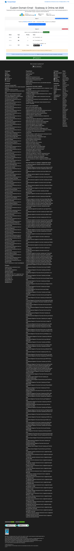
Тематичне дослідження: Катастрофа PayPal (35, 146)
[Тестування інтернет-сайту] (11, 525)
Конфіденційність (63, 1)
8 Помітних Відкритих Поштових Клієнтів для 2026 (38, 263)
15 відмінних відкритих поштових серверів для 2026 (39, 200)
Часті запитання (37, 66)
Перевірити (46, 32)
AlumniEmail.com (8, 276)
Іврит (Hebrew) (65, 91)
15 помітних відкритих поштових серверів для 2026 (39, 203)
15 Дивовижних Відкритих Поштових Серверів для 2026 (39, 265)
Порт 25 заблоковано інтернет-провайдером (14, 263)
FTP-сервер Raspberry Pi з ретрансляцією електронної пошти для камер (14, 97)
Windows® (7, 74)
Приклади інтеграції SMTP (10, 85)
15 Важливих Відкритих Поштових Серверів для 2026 (38, 281)
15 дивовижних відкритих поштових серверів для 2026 (38, 206)
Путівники (7, 83)
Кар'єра (55, 99)
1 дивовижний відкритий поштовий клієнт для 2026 (38, 209)
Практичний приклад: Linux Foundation (34, 124)
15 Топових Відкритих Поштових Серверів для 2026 (39, 298)
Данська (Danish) (66, 78)
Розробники (29, 71)
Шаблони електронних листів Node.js (34, 142)
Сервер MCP (29, 132)
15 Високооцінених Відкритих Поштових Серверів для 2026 (39, 302)
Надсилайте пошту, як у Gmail (11, 89)
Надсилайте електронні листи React (33, 152)
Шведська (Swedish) (64, 117)
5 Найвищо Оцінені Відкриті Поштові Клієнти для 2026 (38, 449)
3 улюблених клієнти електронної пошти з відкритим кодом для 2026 (39, 488)
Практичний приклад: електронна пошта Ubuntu (36, 122)
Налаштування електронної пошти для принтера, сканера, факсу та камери (13, 94)
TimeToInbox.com (8, 278)
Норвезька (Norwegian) (65, 105)
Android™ (8, 75)
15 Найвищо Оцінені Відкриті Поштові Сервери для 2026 (37, 377)
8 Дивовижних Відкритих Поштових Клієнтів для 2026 (38, 267)
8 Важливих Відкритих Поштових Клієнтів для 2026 (39, 354)
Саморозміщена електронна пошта (33, 79)
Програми (7, 71)
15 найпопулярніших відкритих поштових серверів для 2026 (39, 180)
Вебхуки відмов (29, 81)
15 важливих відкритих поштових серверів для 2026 (39, 221)
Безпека (55, 88)
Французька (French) (65, 87)
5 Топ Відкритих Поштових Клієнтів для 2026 (39, 433)
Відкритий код (29, 84)
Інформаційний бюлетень (58, 73)
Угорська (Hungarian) (65, 93)
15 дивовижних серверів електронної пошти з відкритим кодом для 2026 (38, 474)
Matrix (56, 78)
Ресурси (7, 265)
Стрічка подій (56, 85)
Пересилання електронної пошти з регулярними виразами (38, 82)
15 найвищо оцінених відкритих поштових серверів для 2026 (38, 174)
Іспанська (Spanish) (64, 114)
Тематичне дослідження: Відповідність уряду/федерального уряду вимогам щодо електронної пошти (39, 119)
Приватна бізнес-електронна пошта (12, 267)
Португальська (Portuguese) (65, 110)
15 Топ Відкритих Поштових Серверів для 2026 (38, 365)
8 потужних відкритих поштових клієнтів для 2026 (38, 225)
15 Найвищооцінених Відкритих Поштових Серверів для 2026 (38, 313)
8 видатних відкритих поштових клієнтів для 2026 (38, 257)
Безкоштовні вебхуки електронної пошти (34, 78)
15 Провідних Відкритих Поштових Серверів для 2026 (39, 319)
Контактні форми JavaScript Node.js (33, 139)
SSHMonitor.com (8, 281)
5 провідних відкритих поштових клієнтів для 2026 (39, 194)
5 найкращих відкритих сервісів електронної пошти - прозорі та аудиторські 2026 (39, 94)
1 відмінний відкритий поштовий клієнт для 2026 (38, 202)
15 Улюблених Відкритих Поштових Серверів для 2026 (38, 276)
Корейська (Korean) (64, 102)
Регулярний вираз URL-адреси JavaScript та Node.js (37, 157)
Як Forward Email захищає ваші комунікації (35, 156)
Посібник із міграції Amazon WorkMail (34, 109)
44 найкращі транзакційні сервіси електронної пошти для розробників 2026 (38, 97)
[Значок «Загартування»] (7, 531)
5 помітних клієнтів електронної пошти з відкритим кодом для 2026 (39, 471)
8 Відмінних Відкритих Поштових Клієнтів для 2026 (38, 260)
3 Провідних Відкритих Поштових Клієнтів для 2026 (38, 322)
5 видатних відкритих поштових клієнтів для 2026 (39, 199)
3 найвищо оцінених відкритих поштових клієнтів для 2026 (39, 177)
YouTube (57, 79)
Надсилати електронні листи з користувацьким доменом (15, 87)
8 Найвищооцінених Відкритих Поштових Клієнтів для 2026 (39, 316)
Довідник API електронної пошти (33, 77)
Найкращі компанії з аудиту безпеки (33, 114)
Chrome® (8, 79)
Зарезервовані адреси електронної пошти (14, 275)
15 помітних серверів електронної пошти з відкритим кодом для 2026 (38, 469)
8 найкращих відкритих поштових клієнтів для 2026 (39, 167)
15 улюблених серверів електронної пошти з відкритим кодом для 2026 (39, 485)
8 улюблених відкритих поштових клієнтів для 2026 (39, 220)
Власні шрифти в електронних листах (34, 127)
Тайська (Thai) (65, 118)
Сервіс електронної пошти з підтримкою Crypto (36, 136)
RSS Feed (57, 81)
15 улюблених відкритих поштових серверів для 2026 (38, 217)
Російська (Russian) (64, 112)
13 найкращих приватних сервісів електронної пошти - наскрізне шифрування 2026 (37, 91)
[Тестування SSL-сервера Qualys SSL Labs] (9, 521)
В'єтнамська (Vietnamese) (65, 125)
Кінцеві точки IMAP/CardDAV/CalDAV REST (35, 125)
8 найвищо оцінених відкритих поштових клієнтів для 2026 (39, 240)
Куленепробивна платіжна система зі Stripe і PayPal (37, 154)
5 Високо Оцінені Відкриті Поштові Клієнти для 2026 (38, 369)
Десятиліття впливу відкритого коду (33, 107)
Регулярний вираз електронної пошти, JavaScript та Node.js (38, 129)
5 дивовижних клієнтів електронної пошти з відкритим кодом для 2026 (39, 477)
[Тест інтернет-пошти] (23, 525)
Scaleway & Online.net (27, 21)
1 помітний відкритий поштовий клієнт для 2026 (38, 204)
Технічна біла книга (30, 73)
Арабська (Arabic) (64, 73)
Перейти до (62, 18)
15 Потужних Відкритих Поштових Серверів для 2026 (38, 287)
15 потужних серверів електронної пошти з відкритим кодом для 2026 (39, 496)
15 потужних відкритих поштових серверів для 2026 (39, 224)
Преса (55, 98)
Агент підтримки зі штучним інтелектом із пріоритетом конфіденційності (37, 116)
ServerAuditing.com (9, 279)
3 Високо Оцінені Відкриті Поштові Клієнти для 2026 (38, 438)
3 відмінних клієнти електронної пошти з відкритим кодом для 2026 (39, 466)
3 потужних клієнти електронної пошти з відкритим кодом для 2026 (39, 499)
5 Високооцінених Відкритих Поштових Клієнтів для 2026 (38, 305)
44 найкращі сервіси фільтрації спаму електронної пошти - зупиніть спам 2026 (38, 102)
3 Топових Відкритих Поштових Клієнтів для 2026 (39, 300)
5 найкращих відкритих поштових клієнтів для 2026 (38, 215)
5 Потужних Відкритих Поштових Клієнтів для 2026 (38, 424)
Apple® (6, 73)
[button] (41, 45)
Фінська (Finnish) (66, 84)
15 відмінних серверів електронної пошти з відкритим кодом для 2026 (39, 463)
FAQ (68, 1)
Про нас (55, 86)
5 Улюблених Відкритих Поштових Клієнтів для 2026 (39, 279)
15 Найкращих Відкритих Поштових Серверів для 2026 (38, 270)
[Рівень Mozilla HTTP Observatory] (20, 521)
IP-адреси (28, 75)
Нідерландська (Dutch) (65, 80)
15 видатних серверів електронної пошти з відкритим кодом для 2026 (39, 457)
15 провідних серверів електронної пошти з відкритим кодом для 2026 (39, 452)
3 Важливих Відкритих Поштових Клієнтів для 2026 (39, 284)
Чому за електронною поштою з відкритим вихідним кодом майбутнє (38, 159)
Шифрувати (37, 45)
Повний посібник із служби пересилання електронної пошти (39, 134)
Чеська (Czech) (65, 77)
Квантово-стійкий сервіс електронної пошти (35, 147)
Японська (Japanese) (65, 100)
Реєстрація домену (9, 272)
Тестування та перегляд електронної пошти (35, 131)
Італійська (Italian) (64, 97)
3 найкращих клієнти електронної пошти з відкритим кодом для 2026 (38, 482)
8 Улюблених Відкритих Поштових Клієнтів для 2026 (38, 414)
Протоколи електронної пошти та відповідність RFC (37, 128)
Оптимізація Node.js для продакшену (34, 135)
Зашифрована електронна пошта (52, 1)
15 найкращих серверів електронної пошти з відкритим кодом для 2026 (39, 480)
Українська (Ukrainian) (65, 123)
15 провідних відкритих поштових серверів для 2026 (37, 191)
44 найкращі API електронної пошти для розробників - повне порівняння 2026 (39, 100)
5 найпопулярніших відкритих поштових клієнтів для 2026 (38, 183)
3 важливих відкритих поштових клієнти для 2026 (38, 222)
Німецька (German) (64, 89)
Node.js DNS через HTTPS (31, 141)
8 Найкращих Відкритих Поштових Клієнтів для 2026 (39, 273)
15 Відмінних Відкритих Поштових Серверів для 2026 (39, 258)
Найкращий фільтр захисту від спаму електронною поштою (38, 110)
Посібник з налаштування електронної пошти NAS (14, 91)
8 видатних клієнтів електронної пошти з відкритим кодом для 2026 (39, 460)
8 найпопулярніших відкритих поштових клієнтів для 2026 (39, 245)
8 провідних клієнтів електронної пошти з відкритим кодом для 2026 (39, 455)
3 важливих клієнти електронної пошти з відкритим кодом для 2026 (39, 494)
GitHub (56, 75)
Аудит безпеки (29, 74)
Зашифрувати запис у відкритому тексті (14, 274)
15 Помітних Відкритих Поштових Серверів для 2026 (39, 261)
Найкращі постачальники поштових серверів (35, 111)
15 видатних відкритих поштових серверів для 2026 (38, 197)
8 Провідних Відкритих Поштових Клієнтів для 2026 (39, 385)
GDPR (55, 92)
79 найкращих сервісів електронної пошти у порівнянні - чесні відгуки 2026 (39, 88)
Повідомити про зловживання (57, 95)
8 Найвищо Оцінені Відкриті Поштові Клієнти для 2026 (39, 380)
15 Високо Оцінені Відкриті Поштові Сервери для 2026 (39, 368)
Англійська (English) (65, 83)
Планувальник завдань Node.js (32, 143)
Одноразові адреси (9, 271)
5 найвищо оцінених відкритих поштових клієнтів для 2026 (38, 188)
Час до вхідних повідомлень (11, 270)
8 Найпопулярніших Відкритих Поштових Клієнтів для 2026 (38, 310)
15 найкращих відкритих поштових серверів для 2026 (39, 169)
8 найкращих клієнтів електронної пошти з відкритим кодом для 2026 (38, 505)
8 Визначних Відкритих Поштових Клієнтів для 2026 (38, 325)
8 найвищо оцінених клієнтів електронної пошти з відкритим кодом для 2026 (39, 516)
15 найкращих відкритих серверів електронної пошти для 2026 (38, 165)
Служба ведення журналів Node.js (33, 145)
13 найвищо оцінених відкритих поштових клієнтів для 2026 (37, 251)
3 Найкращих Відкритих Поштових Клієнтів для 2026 (39, 295)
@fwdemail (57, 77)
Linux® (7, 77)
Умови (55, 91)
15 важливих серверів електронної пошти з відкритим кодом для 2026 (39, 491)
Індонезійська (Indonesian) (65, 95)
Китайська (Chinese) (64, 76)
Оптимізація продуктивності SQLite (33, 150)
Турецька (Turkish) (64, 121)
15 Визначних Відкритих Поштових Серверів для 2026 (39, 324)
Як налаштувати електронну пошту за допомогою (13, 100)
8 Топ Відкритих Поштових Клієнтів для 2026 (37, 367)
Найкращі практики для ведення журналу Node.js (36, 113)
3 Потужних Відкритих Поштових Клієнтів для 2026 (37, 290)
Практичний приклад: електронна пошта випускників (37, 121)
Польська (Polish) (64, 107)
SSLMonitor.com (8, 282)
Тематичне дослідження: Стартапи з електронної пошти (38, 153)
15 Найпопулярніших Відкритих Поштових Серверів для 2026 (39, 308)
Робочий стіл (9, 78)
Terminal (8, 81)
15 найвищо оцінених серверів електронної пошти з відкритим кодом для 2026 (39, 513)
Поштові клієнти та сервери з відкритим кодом (38, 162)
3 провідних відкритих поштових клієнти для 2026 (38, 254)
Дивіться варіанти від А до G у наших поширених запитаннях (49, 54)
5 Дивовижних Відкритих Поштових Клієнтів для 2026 (38, 340)
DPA (55, 93)
